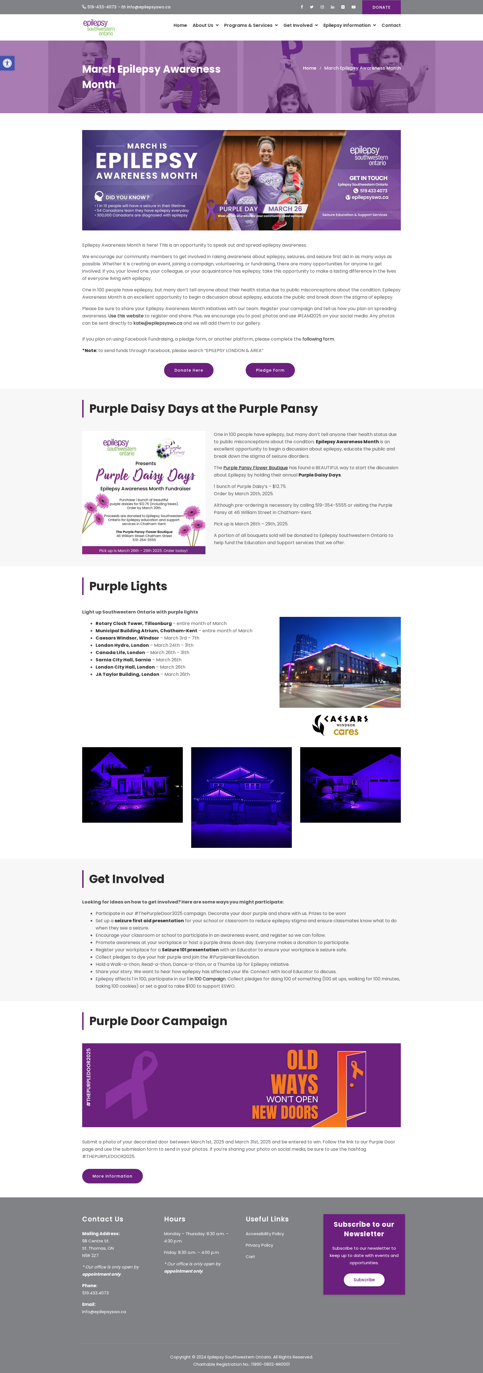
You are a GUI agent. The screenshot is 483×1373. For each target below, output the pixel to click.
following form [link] (318, 339)
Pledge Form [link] (270, 370)
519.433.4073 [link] (95, 1293)
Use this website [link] (126, 316)
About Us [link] (203, 25)
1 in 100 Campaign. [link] (206, 979)
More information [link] (112, 1176)
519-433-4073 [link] (102, 7)
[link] (7, 63)
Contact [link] (391, 25)
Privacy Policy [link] (259, 1245)
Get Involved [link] (298, 25)
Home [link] (180, 25)
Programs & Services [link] (249, 25)
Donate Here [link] (188, 370)
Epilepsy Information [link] (347, 25)
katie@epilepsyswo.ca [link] (157, 323)
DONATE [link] (381, 7)
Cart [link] (250, 1256)
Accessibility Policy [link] (265, 1234)
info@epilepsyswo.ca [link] (149, 7)
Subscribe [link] (364, 1280)
